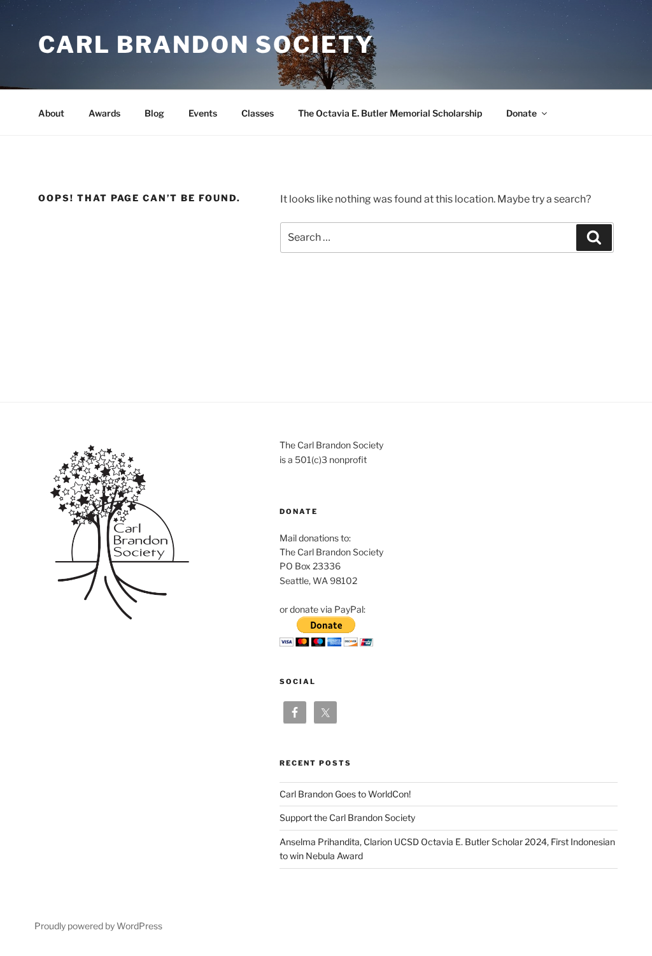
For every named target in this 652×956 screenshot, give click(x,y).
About (51, 113)
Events (202, 113)
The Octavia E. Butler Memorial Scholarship (390, 113)
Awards (104, 113)
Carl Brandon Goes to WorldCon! (345, 793)
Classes (257, 113)
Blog (154, 113)
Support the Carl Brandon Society (347, 817)
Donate (521, 113)
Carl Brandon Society (206, 45)
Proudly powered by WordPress (98, 925)
